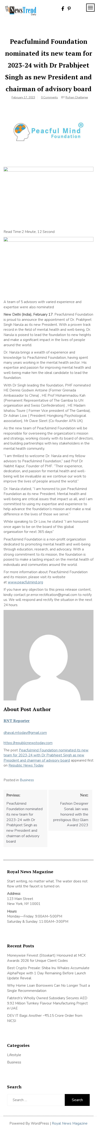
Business (27, 780)
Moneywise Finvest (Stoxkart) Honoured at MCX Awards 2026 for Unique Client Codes (46, 958)
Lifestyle (14, 1055)
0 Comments (49, 97)
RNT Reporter (17, 720)
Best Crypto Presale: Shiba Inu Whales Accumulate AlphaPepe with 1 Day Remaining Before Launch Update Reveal (48, 973)
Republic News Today (25, 765)
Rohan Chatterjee (76, 97)
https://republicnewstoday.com (28, 742)
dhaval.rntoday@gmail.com (25, 732)
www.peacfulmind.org (25, 582)
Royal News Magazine (70, 1123)
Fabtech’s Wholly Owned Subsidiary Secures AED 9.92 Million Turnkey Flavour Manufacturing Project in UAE (47, 1003)
